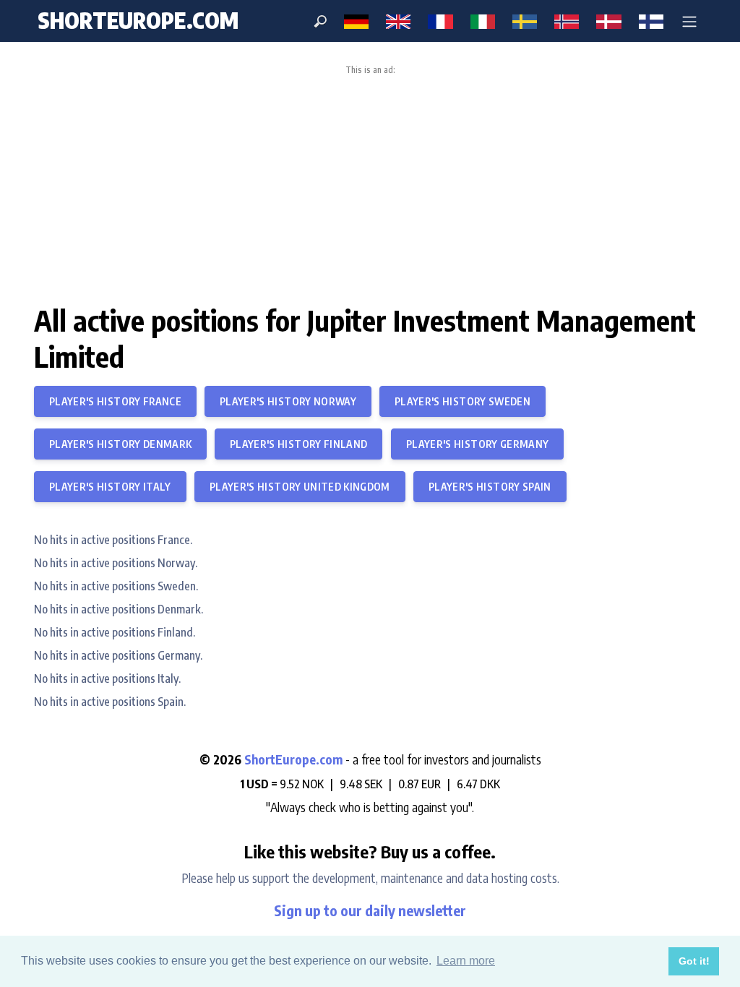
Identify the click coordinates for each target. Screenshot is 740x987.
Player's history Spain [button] (490, 486)
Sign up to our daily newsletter (370, 910)
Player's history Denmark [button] (120, 444)
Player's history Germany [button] (477, 444)
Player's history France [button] (115, 401)
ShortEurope (138, 20)
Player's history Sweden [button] (462, 401)
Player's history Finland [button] (298, 444)
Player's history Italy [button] (110, 486)
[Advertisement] (370, 183)
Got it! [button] (694, 961)
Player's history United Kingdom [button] (300, 486)
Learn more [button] (465, 960)
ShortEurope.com (294, 759)
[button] (689, 21)
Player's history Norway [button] (288, 401)
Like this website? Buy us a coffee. (370, 851)
